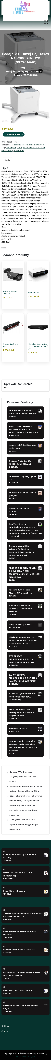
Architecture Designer (25, 1056)
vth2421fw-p (7, 150)
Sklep (6, 1026)
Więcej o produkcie (14, 134)
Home (22, 67)
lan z (19, 148)
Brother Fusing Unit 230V (11, 345)
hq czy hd (11, 148)
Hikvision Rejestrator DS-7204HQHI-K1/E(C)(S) (38, 346)
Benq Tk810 (33, 293)
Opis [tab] (7, 160)
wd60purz (19, 150)
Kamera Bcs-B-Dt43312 (10, 292)
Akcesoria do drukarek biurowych (28, 145)
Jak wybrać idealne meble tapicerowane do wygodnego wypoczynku (23, 824)
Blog (6, 1031)
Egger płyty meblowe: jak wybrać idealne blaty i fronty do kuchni (25, 798)
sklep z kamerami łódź (34, 148)
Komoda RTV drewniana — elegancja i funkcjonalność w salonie (23, 777)
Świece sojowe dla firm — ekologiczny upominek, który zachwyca (23, 810)
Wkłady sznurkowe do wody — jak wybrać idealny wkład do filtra (25, 788)
